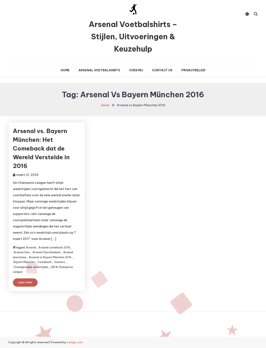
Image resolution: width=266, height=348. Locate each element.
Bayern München (24, 262)
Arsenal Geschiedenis (46, 252)
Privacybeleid (193, 70)
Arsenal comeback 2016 (54, 247)
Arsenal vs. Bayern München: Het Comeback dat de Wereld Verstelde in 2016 (41, 148)
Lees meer (25, 282)
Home (65, 70)
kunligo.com (75, 342)
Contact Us (162, 70)
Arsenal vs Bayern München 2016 (50, 257)
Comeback (44, 262)
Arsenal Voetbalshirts (99, 70)
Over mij (136, 70)
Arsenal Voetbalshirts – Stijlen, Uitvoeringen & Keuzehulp (133, 37)
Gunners (59, 262)
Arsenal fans (22, 252)
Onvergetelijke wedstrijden (31, 267)
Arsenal (31, 247)
